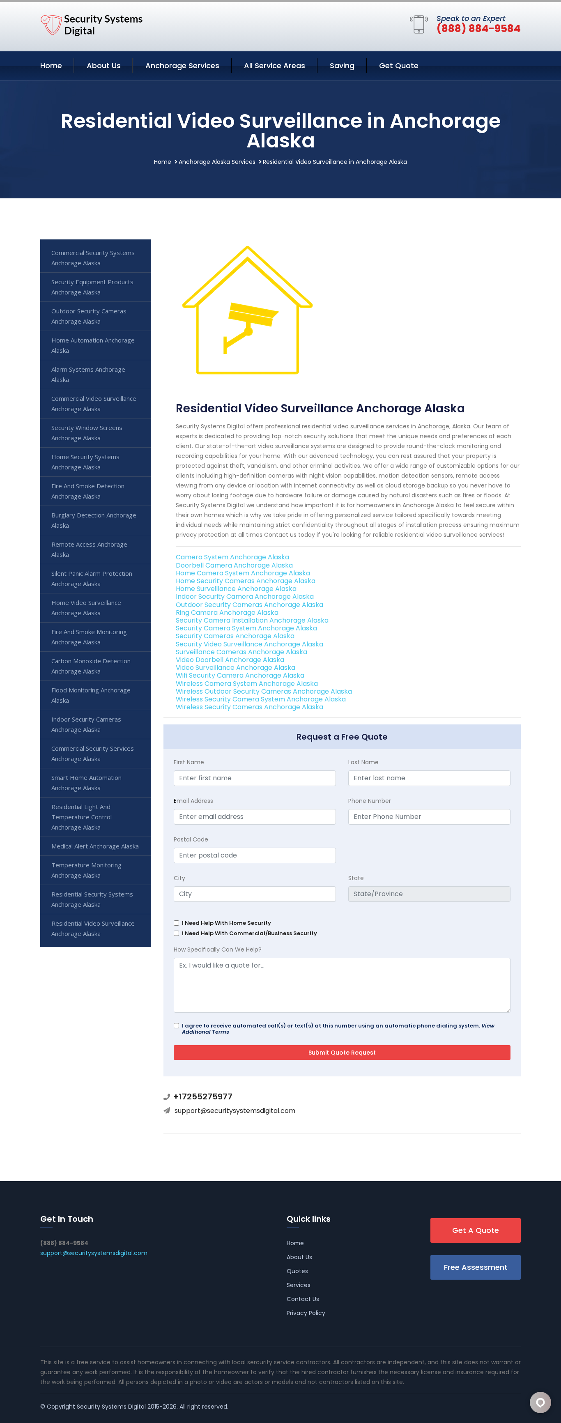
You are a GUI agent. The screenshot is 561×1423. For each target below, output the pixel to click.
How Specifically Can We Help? (218, 949)
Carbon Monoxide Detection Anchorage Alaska (91, 666)
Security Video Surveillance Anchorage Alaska (249, 644)
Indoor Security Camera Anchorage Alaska (245, 596)
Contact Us (303, 1299)
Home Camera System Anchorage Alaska (243, 573)
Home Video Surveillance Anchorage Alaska (86, 607)
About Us (104, 65)
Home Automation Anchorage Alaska (93, 345)
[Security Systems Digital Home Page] (91, 25)
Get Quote (398, 65)
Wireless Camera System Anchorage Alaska (247, 683)
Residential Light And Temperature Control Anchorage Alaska (81, 816)
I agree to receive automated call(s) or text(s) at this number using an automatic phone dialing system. (338, 1029)
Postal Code (191, 839)
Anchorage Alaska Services (217, 162)
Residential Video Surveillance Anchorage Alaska (93, 928)
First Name (189, 762)
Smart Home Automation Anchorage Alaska (86, 782)
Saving (342, 65)
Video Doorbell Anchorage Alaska (230, 659)
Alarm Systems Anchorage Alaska (88, 374)
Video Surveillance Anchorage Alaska (235, 667)
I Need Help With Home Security (226, 923)
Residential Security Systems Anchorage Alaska (92, 899)
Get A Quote (475, 1230)
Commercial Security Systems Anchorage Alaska (93, 257)
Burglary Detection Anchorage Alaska (93, 520)
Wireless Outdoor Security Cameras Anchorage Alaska (264, 691)
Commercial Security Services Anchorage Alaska (92, 753)
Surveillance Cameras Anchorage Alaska (241, 652)
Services (298, 1285)
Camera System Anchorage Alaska (232, 557)
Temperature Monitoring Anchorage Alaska (86, 870)
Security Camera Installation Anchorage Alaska (252, 620)
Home (51, 65)
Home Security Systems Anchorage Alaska (85, 462)
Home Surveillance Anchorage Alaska (236, 588)
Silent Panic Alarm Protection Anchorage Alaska (91, 578)
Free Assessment (476, 1267)
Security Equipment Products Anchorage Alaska (92, 287)
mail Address (193, 801)
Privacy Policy (306, 1313)
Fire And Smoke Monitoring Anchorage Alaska (89, 637)
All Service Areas (274, 65)
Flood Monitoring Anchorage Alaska (91, 695)
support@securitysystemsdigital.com (235, 1110)
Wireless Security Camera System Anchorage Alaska (261, 699)
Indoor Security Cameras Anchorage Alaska (86, 724)
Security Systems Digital (111, 1406)
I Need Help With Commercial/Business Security (249, 933)
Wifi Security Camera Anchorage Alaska (240, 675)
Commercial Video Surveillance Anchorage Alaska (93, 403)
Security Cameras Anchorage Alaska (235, 636)
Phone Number (369, 801)
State (356, 878)
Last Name (363, 762)
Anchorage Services (182, 65)
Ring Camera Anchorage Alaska (227, 612)
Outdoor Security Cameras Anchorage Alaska (249, 604)
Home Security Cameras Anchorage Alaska (245, 581)
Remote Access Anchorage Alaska (89, 549)
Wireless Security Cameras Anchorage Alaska (249, 707)
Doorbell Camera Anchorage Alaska (234, 565)
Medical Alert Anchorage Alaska (95, 846)
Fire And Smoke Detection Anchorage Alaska (87, 491)
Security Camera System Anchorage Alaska (246, 628)
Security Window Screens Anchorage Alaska (86, 432)
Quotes (297, 1271)
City (179, 878)
